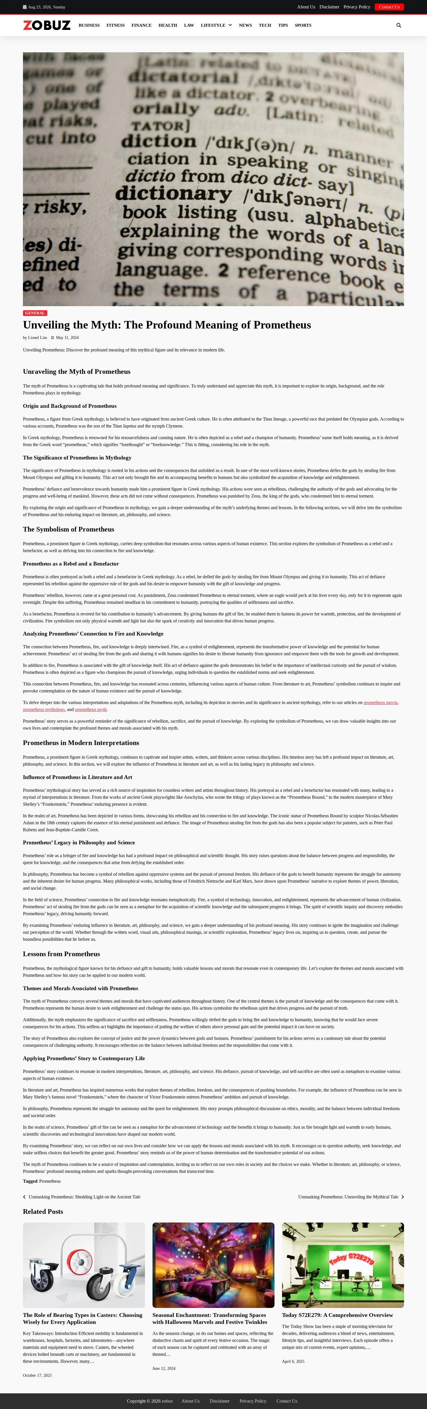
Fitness (116, 25)
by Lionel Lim (35, 337)
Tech (265, 25)
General (35, 313)
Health (168, 25)
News (245, 25)
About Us (306, 6)
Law (189, 25)
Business (89, 25)
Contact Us (389, 6)
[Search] (399, 25)
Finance (142, 25)
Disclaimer (329, 6)
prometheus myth (91, 709)
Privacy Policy (357, 6)
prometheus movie (380, 702)
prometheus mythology (44, 709)
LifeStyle (213, 25)
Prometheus (50, 1181)
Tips (283, 25)
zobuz (167, 1401)
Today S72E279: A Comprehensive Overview (337, 1315)
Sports (303, 25)
